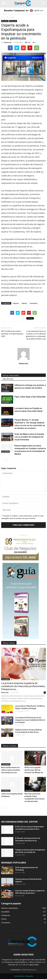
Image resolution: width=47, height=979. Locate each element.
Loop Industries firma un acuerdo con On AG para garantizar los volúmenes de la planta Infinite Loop (36, 335)
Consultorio (6, 764)
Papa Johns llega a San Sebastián (30, 396)
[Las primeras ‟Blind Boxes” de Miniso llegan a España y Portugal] (7, 709)
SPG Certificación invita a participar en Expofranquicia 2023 (12, 333)
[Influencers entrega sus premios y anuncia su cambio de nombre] (7, 388)
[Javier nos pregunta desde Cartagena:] (12, 784)
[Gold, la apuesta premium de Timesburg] (7, 870)
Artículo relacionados (11, 375)
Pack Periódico (19, 976)
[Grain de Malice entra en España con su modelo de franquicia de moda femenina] (7, 437)
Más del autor (8, 379)
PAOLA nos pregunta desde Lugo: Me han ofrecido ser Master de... (34, 769)
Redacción (8, 42)
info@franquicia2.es (29, 970)
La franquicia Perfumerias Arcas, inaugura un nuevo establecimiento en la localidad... (30, 720)
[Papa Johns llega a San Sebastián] (7, 399)
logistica (16, 303)
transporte (33, 303)
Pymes (4, 919)
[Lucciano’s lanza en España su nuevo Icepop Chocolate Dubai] (7, 411)
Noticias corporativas (9, 908)
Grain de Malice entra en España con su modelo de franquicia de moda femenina (29, 437)
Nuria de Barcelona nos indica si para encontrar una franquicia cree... (10, 769)
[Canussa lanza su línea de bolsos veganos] (7, 882)
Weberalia (29, 976)
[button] (43, 3)
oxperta (24, 303)
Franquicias (13, 21)
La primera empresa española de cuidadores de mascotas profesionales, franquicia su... (23, 686)
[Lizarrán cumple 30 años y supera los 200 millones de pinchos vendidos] (7, 893)
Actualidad (5, 21)
